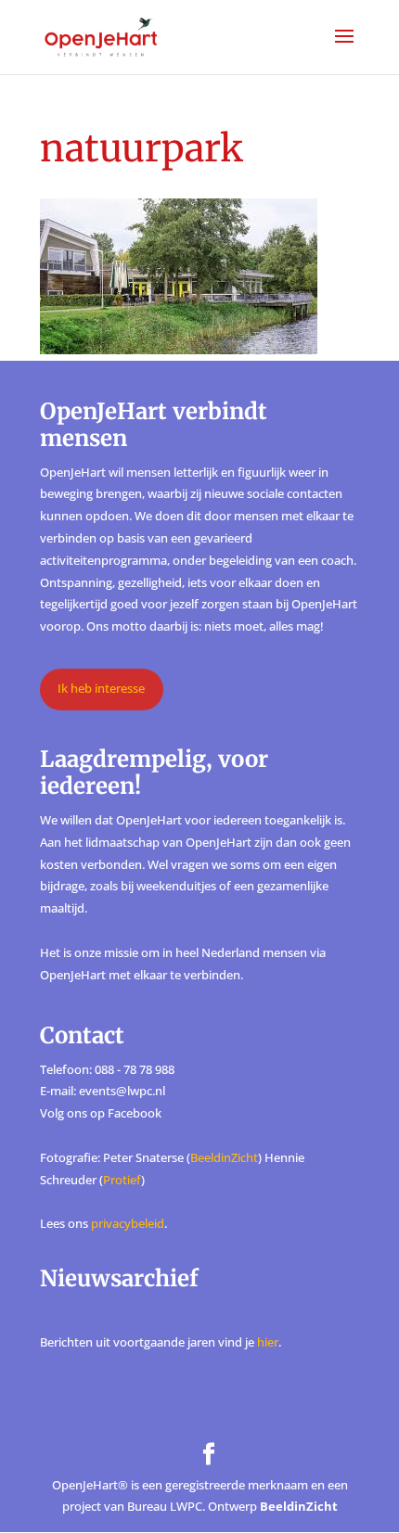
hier (267, 1342)
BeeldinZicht (224, 1157)
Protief (122, 1179)
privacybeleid (127, 1223)
